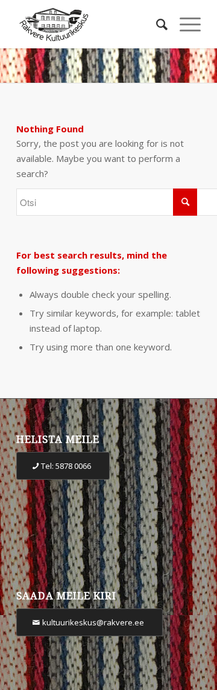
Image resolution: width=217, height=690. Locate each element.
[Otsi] (156, 24)
